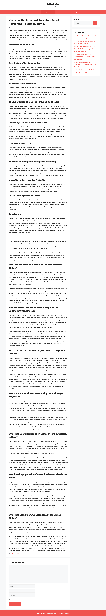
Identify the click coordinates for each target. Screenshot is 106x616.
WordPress (65, 613)
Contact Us (67, 12)
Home (27, 12)
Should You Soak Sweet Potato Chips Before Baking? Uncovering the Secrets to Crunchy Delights (85, 48)
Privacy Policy (76, 12)
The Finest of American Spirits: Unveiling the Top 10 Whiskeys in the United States (84, 56)
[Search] (95, 23)
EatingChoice (53, 3)
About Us (58, 12)
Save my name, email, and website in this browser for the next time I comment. (33, 599)
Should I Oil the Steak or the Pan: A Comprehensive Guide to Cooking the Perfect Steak (85, 64)
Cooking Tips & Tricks (47, 12)
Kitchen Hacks (35, 12)
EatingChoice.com (51, 613)
